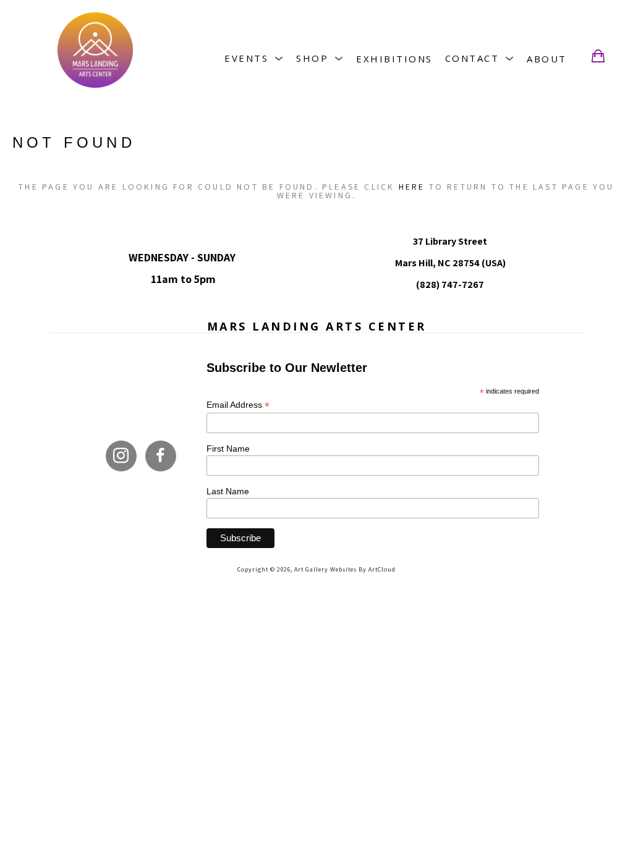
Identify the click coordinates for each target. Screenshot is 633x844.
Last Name (227, 491)
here (412, 186)
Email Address (238, 405)
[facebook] (160, 456)
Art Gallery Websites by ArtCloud (345, 569)
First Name (228, 449)
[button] (254, 58)
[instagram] (121, 456)
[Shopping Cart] (598, 56)
